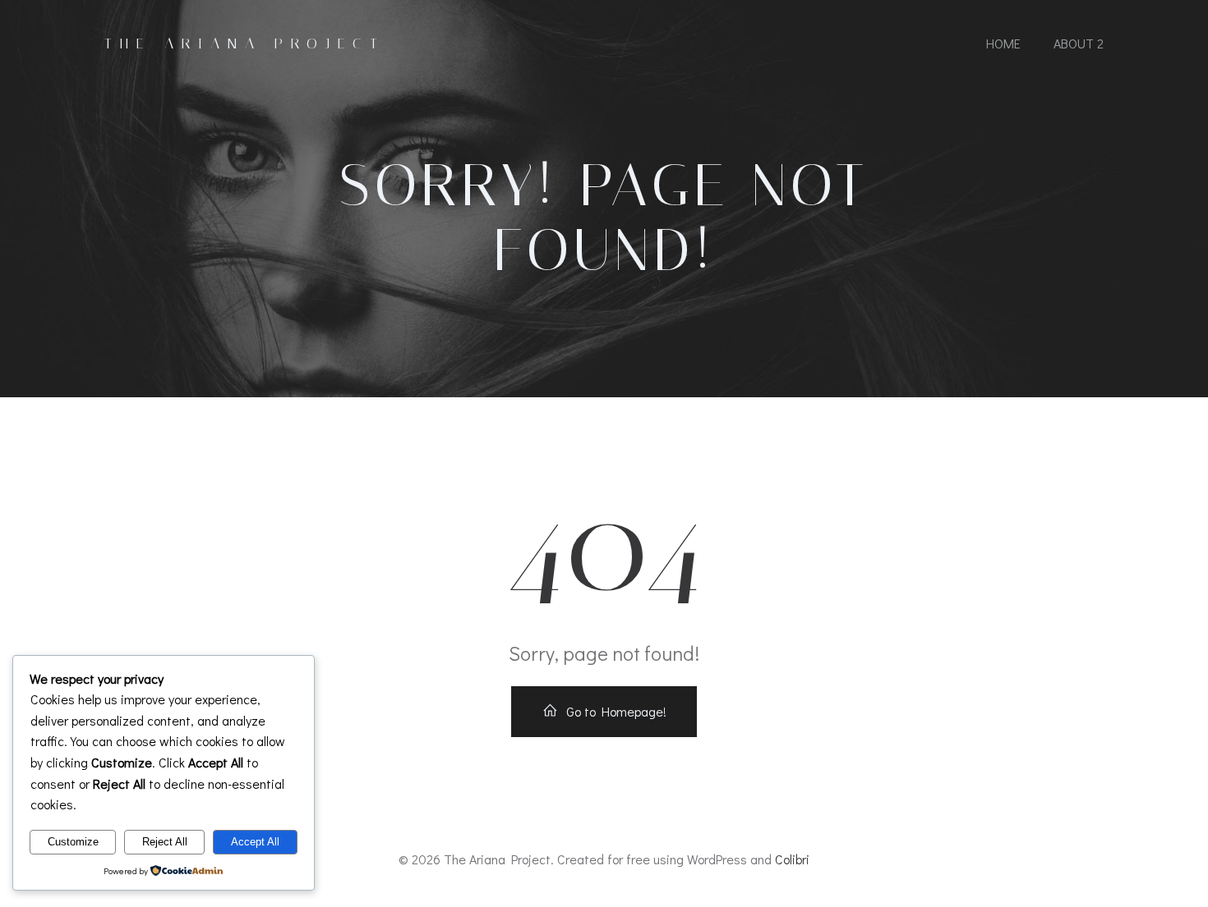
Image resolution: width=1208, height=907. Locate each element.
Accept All (255, 842)
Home (1003, 43)
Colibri (792, 859)
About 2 (1079, 43)
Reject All (164, 842)
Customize (73, 842)
